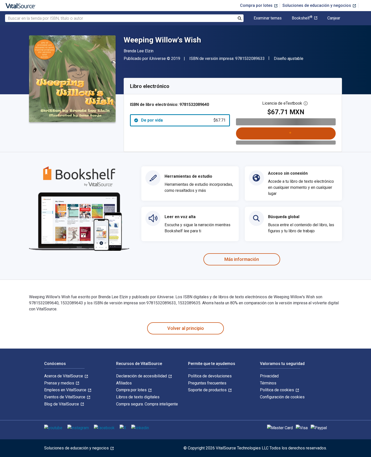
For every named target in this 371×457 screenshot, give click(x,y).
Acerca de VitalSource (64, 376)
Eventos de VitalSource (65, 397)
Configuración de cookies (282, 397)
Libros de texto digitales (138, 397)
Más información (241, 259)
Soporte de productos (208, 389)
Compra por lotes (257, 5)
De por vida (183, 120)
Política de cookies (277, 389)
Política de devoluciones (210, 376)
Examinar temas (268, 18)
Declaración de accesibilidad (142, 376)
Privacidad (269, 376)
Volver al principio (185, 328)
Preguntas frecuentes (207, 383)
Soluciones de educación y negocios (317, 5)
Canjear (333, 18)
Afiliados (124, 383)
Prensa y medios (59, 383)
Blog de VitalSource (62, 404)
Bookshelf (302, 18)
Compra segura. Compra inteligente (147, 404)
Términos (268, 383)
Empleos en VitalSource (65, 389)
